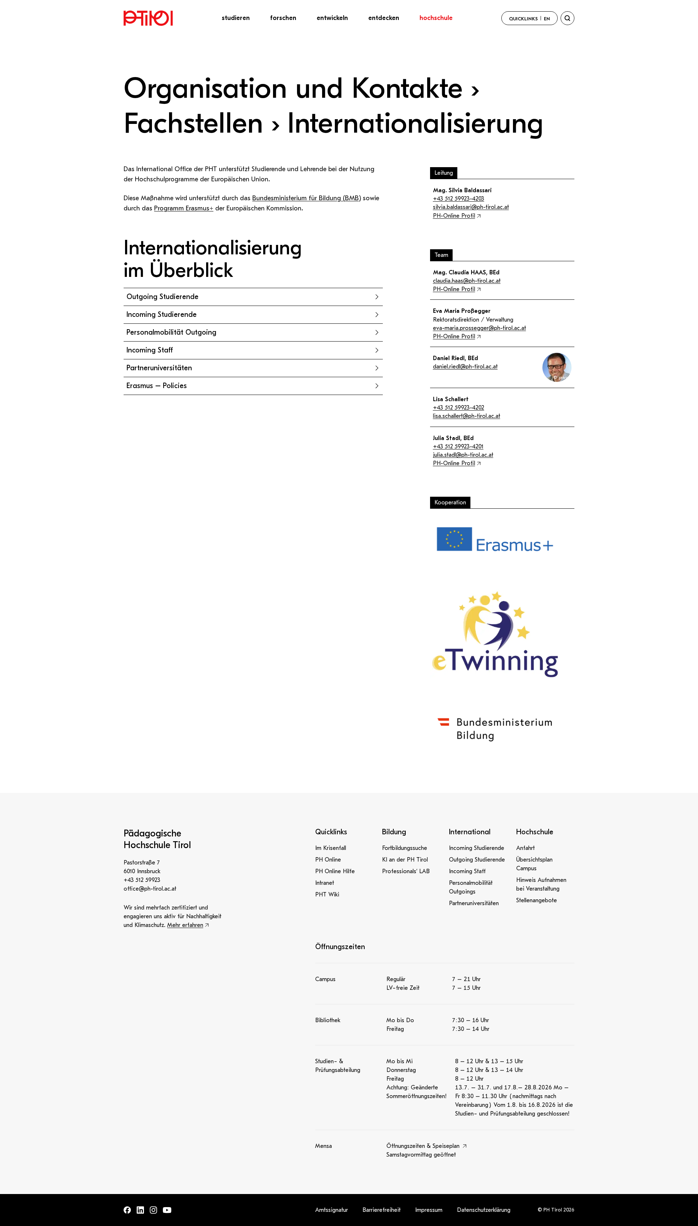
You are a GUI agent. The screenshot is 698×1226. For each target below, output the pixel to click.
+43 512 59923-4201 (458, 446)
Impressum (428, 1210)
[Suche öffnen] (567, 18)
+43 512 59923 (142, 880)
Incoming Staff (467, 871)
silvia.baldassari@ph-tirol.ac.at (471, 207)
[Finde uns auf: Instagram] (153, 1210)
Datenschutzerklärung (483, 1210)
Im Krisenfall (330, 848)
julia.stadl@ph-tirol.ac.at (463, 455)
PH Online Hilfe (335, 871)
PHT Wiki (327, 894)
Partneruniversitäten (474, 903)
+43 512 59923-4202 (458, 407)
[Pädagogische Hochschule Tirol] (148, 18)
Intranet (324, 883)
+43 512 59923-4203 (458, 198)
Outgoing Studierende (477, 859)
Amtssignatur (331, 1210)
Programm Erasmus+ (183, 208)
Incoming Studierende (476, 848)
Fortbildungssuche (404, 848)
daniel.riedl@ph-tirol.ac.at (465, 366)
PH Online (328, 859)
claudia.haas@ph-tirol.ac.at (467, 281)
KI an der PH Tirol (405, 859)
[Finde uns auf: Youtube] (167, 1210)
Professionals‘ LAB (406, 871)
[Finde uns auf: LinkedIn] (140, 1210)
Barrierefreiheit (381, 1210)
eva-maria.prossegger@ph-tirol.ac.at (479, 328)
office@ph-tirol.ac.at (150, 889)
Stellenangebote (536, 900)
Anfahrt (525, 848)
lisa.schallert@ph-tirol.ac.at (466, 416)
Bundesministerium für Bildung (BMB (305, 198)
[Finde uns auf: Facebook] (127, 1210)
